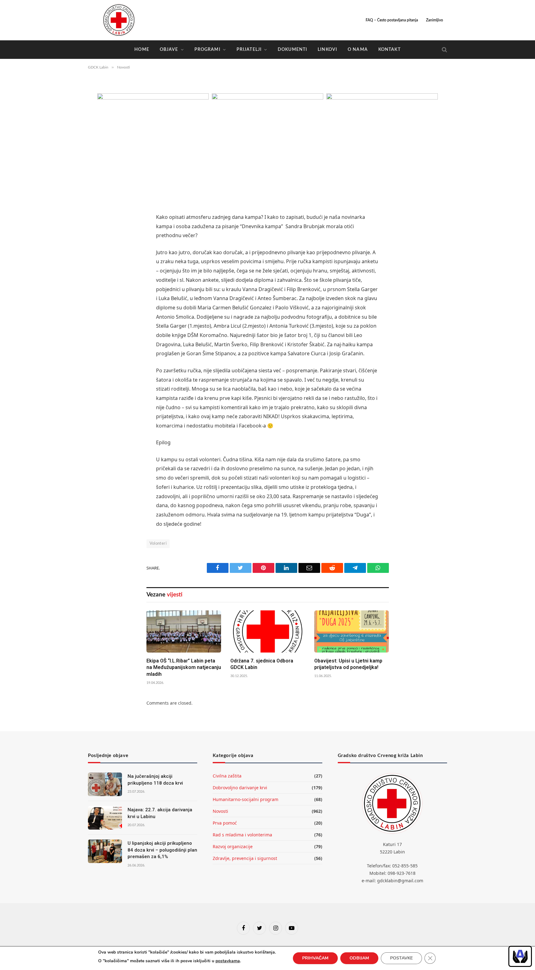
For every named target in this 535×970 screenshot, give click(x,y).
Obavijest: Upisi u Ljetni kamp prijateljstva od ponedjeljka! (348, 664)
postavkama (227, 961)
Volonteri (158, 544)
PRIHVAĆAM (315, 958)
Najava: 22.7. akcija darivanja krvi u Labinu (160, 813)
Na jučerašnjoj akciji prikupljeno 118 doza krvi (155, 779)
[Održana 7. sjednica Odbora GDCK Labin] (267, 631)
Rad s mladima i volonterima (242, 835)
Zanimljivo (434, 20)
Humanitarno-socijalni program (245, 799)
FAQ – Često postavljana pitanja (392, 20)
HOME (141, 49)
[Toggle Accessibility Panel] (520, 956)
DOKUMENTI (292, 49)
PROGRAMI (207, 49)
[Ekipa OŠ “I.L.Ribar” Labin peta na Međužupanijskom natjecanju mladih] (183, 631)
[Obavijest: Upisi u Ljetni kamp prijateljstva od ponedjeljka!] (351, 631)
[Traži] (444, 50)
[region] (520, 956)
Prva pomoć (225, 823)
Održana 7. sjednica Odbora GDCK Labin (261, 664)
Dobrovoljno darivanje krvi (240, 788)
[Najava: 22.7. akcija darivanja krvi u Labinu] (105, 818)
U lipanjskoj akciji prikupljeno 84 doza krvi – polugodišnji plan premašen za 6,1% (162, 849)
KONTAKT (389, 49)
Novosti (220, 811)
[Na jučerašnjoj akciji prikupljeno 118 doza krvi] (105, 784)
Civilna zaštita (227, 776)
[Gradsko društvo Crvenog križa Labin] (119, 20)
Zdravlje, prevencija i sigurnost (245, 858)
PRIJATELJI (249, 49)
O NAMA (358, 49)
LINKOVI (327, 49)
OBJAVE (169, 49)
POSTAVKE (401, 958)
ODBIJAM (359, 958)
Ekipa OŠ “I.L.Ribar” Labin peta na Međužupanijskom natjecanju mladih (183, 667)
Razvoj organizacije (233, 846)
